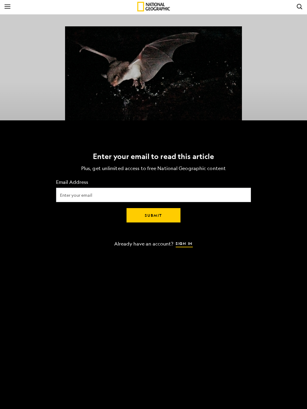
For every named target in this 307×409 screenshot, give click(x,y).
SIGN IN (184, 243)
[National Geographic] (153, 6)
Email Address (72, 182)
